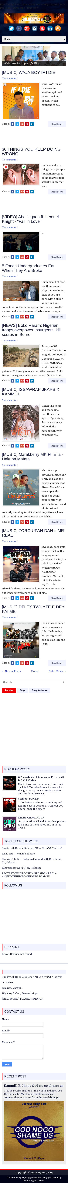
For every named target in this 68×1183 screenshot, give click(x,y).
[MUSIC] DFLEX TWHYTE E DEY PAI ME (33, 609)
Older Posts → (57, 671)
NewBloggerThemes (34, 1180)
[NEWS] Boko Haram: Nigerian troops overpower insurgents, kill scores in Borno (31, 330)
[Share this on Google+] (22, 124)
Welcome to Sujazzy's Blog (22, 63)
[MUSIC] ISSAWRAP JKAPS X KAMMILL (30, 391)
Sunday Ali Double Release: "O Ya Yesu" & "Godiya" (32, 848)
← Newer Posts (11, 671)
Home (35, 671)
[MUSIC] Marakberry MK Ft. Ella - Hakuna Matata (32, 456)
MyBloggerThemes (31, 1177)
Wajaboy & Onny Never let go (20, 993)
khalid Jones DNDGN (31, 817)
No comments (9, 78)
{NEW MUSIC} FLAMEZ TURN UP (22, 998)
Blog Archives (39, 690)
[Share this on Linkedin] (32, 124)
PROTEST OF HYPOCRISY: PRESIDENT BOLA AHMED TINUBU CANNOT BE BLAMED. (29, 875)
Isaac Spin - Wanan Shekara (18, 853)
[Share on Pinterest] (27, 124)
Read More (57, 124)
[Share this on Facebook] (12, 124)
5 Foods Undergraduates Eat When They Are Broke (28, 268)
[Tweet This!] (17, 124)
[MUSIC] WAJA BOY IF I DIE (28, 72)
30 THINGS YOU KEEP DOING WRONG (31, 151)
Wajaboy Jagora (11, 987)
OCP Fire (7, 982)
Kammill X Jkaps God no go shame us (33, 1086)
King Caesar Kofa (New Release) (21, 867)
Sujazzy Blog (45, 1172)
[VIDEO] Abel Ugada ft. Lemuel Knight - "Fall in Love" (30, 219)
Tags (22, 690)
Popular (9, 690)
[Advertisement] (35, 137)
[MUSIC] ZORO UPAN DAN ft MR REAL (33, 533)
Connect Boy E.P (28, 798)
